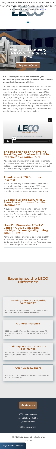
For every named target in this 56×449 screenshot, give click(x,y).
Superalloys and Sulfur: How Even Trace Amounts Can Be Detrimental (24, 202)
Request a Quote (28, 65)
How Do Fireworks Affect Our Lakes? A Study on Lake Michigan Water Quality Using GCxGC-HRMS (26, 229)
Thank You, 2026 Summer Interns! (22, 178)
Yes (40, 9)
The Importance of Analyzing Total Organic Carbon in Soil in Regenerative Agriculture (26, 154)
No (44, 9)
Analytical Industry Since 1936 (28, 53)
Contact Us (28, 405)
